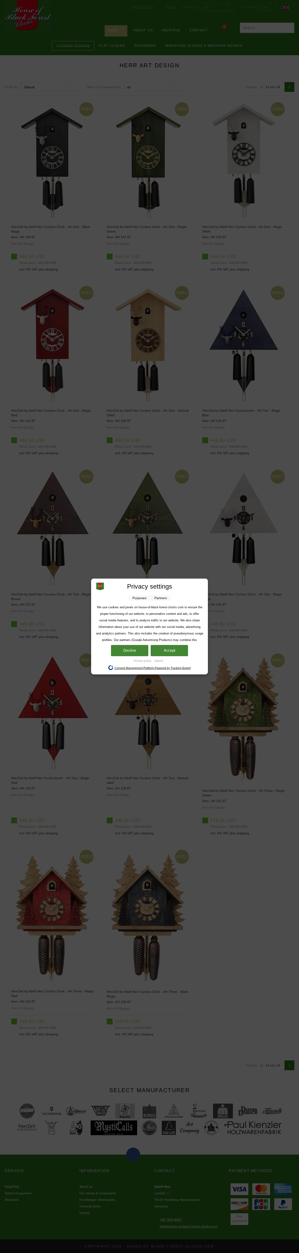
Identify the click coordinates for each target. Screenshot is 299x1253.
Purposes (139, 598)
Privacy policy (143, 661)
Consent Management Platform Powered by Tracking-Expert (152, 668)
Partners (160, 598)
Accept (169, 650)
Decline (129, 650)
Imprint (158, 661)
